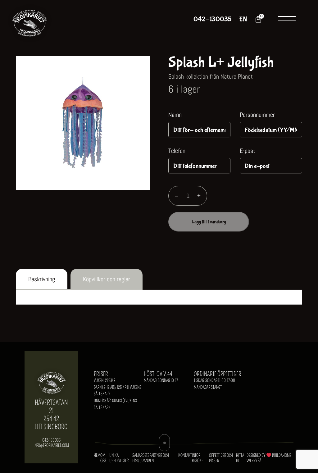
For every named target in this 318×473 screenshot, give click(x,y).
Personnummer (257, 115)
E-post (247, 151)
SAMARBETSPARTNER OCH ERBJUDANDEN (150, 458)
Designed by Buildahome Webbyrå (269, 458)
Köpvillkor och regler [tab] (106, 279)
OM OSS (103, 458)
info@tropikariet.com (51, 445)
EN (243, 19)
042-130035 (212, 19)
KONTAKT (185, 455)
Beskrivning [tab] (41, 279)
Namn (175, 115)
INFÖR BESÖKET (198, 458)
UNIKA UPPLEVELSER (119, 458)
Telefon (176, 151)
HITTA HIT (240, 458)
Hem (97, 455)
